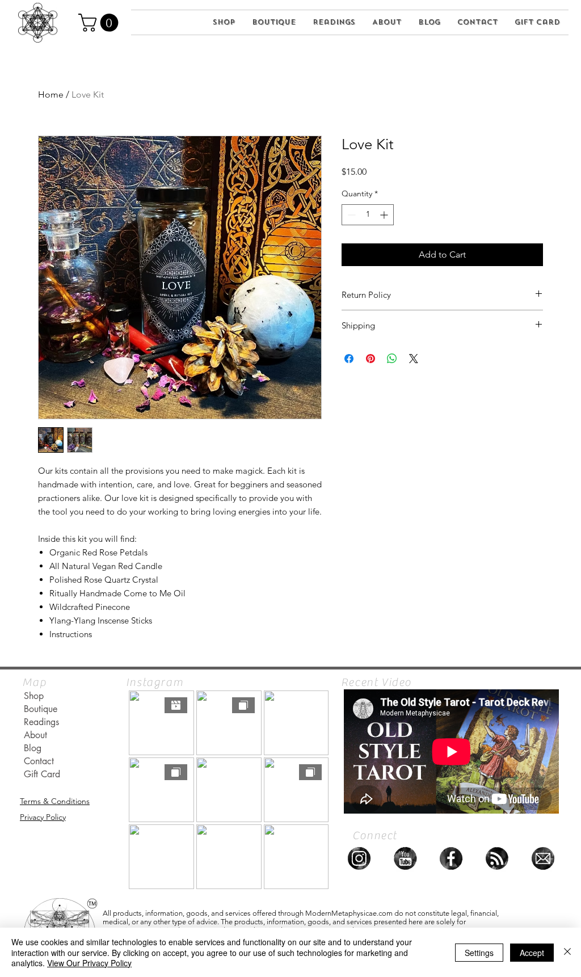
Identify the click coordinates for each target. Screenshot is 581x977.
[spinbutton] (367, 215)
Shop (34, 696)
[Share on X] (413, 358)
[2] (543, 858)
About (35, 735)
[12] (405, 858)
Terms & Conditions (55, 801)
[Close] (567, 952)
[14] (497, 858)
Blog (32, 748)
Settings (479, 952)
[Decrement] (350, 215)
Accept (532, 952)
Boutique (40, 709)
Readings (41, 722)
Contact (39, 761)
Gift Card (42, 774)
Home (51, 94)
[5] (451, 858)
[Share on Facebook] (349, 358)
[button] (100, 23)
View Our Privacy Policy (89, 962)
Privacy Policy (43, 817)
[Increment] (385, 215)
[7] (359, 858)
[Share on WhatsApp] (392, 358)
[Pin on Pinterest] (370, 358)
